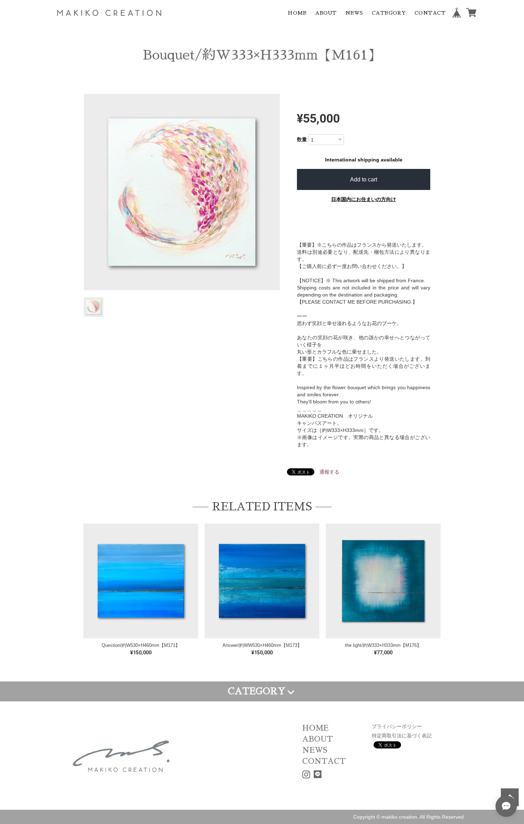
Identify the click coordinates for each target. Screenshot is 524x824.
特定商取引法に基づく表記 (402, 735)
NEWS (354, 12)
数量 (302, 139)
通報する (329, 472)
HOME (297, 12)
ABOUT (326, 12)
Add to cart (363, 179)
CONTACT (430, 12)
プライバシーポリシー (397, 726)
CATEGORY (389, 12)
